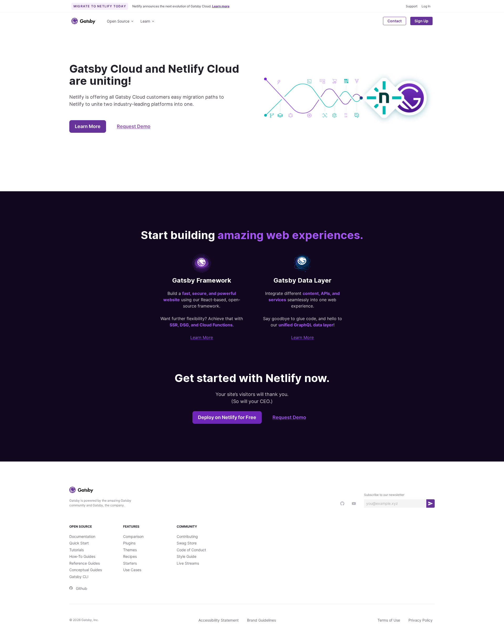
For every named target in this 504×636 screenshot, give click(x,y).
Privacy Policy (420, 620)
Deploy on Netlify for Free (227, 417)
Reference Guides (84, 563)
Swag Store (187, 543)
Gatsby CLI (78, 576)
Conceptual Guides (85, 570)
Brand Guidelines (261, 620)
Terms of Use (388, 620)
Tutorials (76, 550)
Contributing (187, 536)
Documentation (82, 536)
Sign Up (421, 21)
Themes (130, 550)
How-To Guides (82, 556)
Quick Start (79, 543)
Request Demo (133, 126)
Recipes (130, 556)
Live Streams (188, 563)
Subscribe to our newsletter (384, 495)
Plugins (129, 543)
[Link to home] (83, 21)
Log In (426, 6)
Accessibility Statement (218, 620)
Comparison (133, 536)
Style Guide (186, 556)
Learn (145, 21)
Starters (130, 563)
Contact (394, 21)
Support (411, 6)
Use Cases (132, 570)
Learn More (88, 126)
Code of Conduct (191, 550)
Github (81, 588)
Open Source (118, 21)
